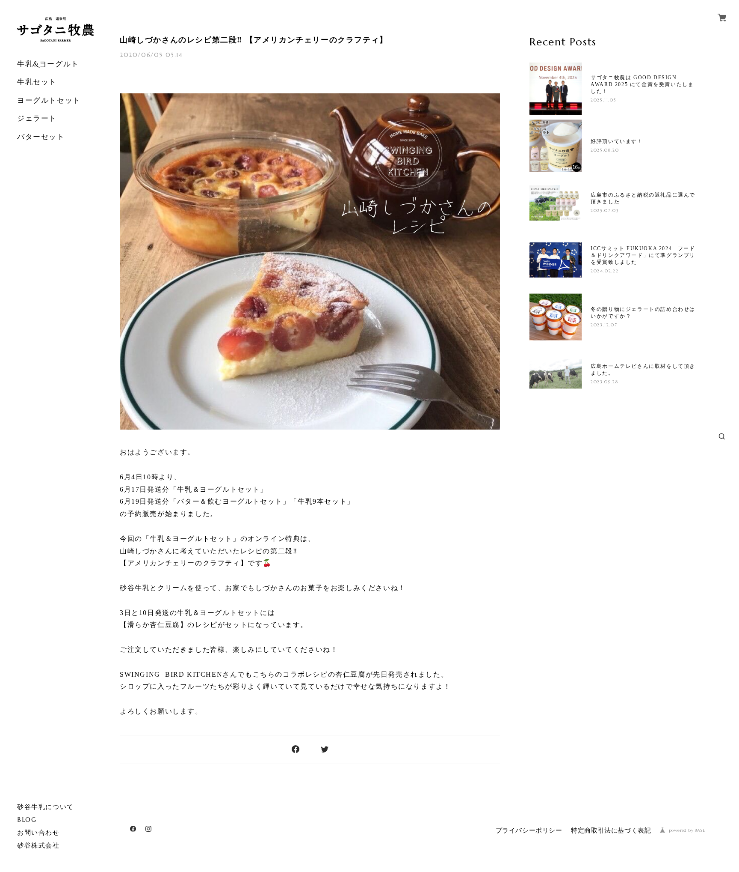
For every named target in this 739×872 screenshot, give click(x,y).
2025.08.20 (605, 150)
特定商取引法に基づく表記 (611, 830)
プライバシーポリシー (529, 830)
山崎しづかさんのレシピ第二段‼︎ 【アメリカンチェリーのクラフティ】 (254, 40)
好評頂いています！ (617, 141)
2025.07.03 (605, 210)
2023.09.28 (604, 382)
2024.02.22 (604, 271)
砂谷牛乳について (45, 806)
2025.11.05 (603, 100)
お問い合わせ (38, 832)
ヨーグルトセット (49, 100)
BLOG (26, 819)
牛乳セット (37, 82)
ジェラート (37, 118)
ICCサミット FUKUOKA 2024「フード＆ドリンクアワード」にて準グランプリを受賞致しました (643, 255)
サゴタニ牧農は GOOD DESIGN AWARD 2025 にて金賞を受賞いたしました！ (642, 84)
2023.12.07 (604, 325)
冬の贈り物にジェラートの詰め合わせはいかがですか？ (643, 312)
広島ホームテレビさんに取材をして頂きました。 (643, 369)
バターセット (41, 136)
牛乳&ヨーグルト (48, 64)
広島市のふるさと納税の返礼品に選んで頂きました (643, 198)
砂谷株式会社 (38, 845)
